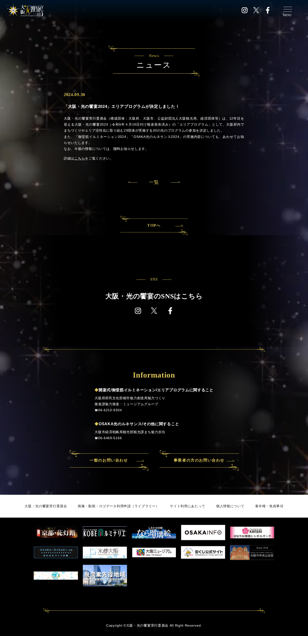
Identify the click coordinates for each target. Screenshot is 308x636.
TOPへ (153, 225)
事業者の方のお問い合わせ (199, 460)
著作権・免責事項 (269, 506)
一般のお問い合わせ (109, 460)
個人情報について (230, 506)
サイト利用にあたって (187, 506)
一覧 (154, 182)
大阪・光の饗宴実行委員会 (46, 506)
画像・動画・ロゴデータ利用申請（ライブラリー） (118, 506)
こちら (79, 158)
